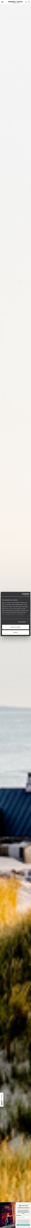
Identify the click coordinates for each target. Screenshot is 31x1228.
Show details (22, 621)
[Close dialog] (30, 1204)
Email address (19, 1215)
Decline (15, 632)
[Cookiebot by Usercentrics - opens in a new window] (22, 594)
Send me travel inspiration (23, 1224)
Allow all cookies (15, 627)
